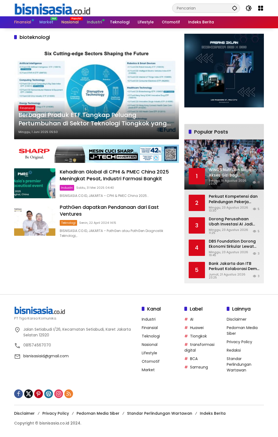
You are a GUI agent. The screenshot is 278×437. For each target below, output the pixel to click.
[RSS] (68, 393)
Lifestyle (149, 353)
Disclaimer (237, 319)
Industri (67, 187)
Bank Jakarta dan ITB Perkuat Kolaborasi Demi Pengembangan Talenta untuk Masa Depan (233, 266)
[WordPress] (48, 393)
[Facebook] (18, 393)
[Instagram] (58, 393)
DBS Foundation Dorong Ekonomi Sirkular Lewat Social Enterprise (232, 244)
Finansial (27, 108)
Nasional (149, 344)
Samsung (199, 367)
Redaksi (234, 350)
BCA (194, 358)
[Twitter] (28, 393)
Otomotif (151, 361)
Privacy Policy (239, 342)
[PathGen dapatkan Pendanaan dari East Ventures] (34, 221)
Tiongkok (198, 336)
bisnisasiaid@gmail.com (46, 356)
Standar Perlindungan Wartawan (239, 364)
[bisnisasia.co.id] (52, 8)
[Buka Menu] (260, 8)
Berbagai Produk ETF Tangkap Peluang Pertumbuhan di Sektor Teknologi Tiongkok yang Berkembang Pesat (92, 119)
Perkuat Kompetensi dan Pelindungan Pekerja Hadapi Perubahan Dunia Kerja (233, 199)
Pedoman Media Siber (98, 413)
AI (191, 319)
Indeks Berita (213, 413)
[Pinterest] (38, 393)
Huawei (197, 327)
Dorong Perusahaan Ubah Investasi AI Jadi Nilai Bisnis (230, 221)
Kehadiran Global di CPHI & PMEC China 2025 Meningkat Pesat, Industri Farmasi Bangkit (114, 175)
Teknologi (68, 223)
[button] (234, 8)
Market (148, 370)
